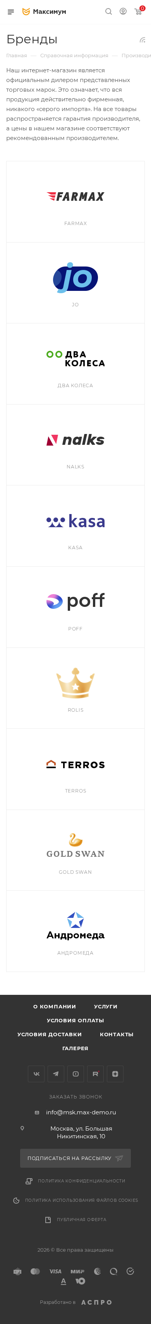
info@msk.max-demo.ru (81, 1112)
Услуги (106, 1006)
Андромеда (75, 953)
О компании (54, 1006)
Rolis (76, 710)
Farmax (75, 223)
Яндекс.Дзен (115, 1074)
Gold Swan (75, 872)
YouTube (75, 1074)
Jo (75, 305)
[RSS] (142, 39)
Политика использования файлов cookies (82, 1200)
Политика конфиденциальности (81, 1181)
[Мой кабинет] (123, 12)
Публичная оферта (81, 1219)
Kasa (75, 547)
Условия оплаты (75, 1020)
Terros (75, 791)
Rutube (95, 1074)
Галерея (75, 1048)
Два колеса (75, 385)
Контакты (117, 1034)
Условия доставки (49, 1034)
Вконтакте (36, 1074)
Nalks (75, 467)
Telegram (56, 1074)
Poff (75, 629)
